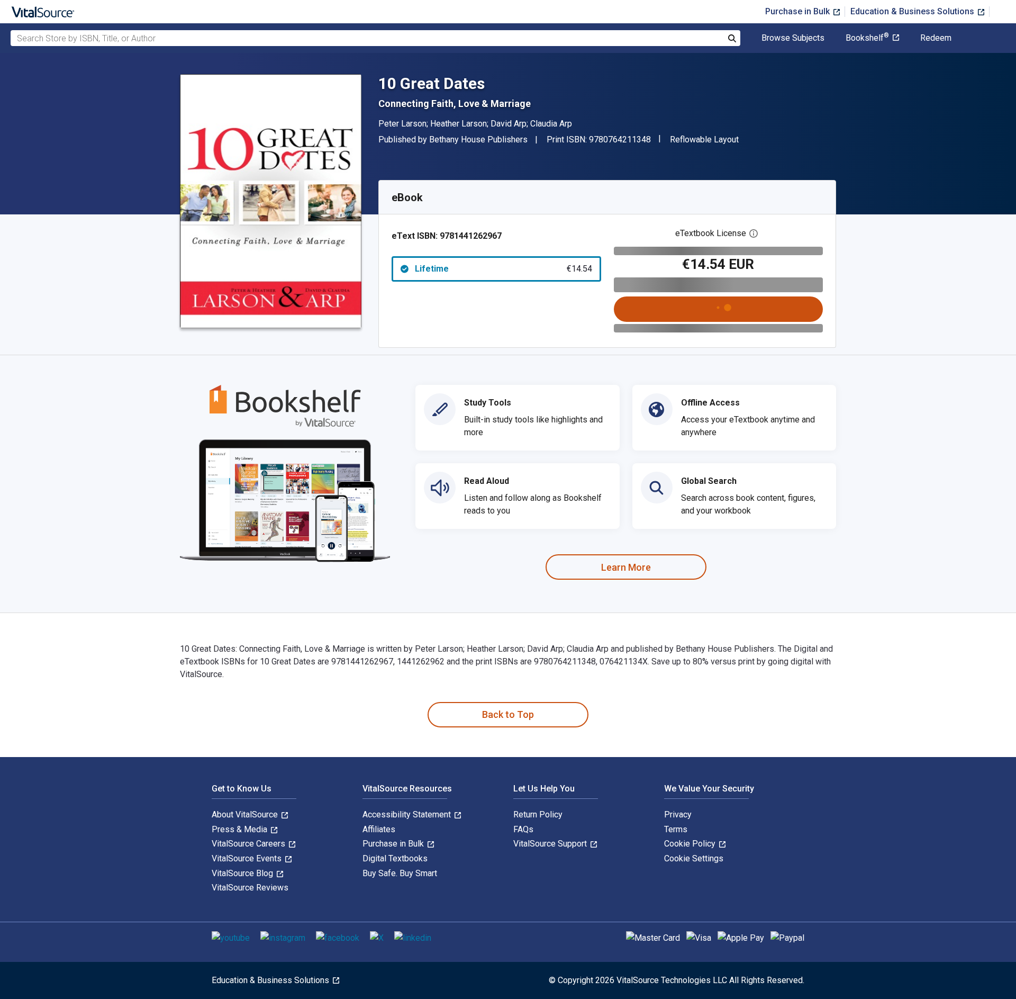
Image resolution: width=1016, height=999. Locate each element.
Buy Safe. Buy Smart (399, 873)
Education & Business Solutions (913, 11)
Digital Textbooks (395, 858)
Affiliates (378, 829)
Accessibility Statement (407, 814)
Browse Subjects (792, 38)
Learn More (626, 567)
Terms (675, 829)
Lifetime (503, 269)
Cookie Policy (691, 844)
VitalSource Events (248, 858)
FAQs (523, 829)
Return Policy (538, 814)
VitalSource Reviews (250, 888)
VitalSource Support (551, 844)
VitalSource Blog (243, 873)
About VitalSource (246, 814)
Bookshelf (867, 38)
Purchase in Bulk (798, 11)
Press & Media (240, 829)
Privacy (678, 814)
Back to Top (508, 714)
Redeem (935, 38)
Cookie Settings (693, 858)
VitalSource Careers (249, 844)
